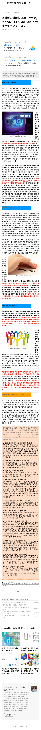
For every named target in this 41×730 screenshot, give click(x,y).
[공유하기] (8, 591)
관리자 (27, 726)
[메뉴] (3, 3)
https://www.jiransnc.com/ (13, 42)
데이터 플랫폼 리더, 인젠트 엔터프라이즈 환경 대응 (19, 60)
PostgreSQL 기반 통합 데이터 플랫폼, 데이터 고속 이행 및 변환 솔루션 (20, 64)
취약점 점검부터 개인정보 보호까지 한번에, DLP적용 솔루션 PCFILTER (14, 49)
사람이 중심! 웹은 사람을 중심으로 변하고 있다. (14, 605)
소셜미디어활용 (14, 599)
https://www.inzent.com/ (13, 57)
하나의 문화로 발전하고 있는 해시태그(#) (12, 602)
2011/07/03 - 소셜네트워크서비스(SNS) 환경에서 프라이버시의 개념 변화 (20, 584)
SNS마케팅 (5, 599)
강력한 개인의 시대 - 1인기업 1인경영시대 (20, 3)
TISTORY (20, 726)
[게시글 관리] (11, 591)
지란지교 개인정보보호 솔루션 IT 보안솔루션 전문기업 (14, 45)
